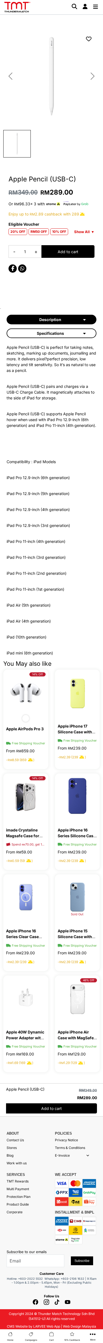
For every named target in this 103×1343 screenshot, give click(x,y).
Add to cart (68, 251)
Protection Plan (18, 1197)
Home (10, 1340)
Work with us (17, 1163)
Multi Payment (18, 1189)
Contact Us (15, 1140)
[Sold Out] (77, 897)
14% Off (37, 674)
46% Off (88, 980)
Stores (12, 1148)
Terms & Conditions (70, 1148)
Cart (51, 1340)
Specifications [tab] (50, 333)
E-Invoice (62, 1155)
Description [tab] (50, 319)
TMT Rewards (18, 1181)
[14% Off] (26, 692)
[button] (87, 1155)
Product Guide (18, 1204)
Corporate (15, 1212)
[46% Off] (77, 998)
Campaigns (31, 1340)
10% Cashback (72, 1340)
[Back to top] (11, 1278)
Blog (10, 1155)
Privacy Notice (66, 1140)
